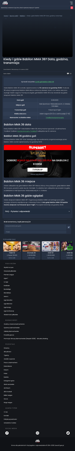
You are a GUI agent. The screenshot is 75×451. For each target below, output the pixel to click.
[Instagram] (37, 433)
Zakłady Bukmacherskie (11, 331)
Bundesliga (7, 289)
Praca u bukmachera (10, 362)
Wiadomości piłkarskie (11, 315)
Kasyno (6, 370)
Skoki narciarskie (9, 384)
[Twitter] (68, 433)
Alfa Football (8, 392)
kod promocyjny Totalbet (27, 131)
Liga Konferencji (9, 311)
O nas (6, 412)
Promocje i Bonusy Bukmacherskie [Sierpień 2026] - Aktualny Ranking (26, 338)
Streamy (6, 348)
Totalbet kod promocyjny (55, 117)
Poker (5, 373)
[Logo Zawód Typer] (5, 3)
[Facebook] (7, 433)
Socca (6, 399)
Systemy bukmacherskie (12, 328)
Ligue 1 (6, 278)
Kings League (8, 402)
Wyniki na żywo (8, 267)
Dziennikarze (8, 366)
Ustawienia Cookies (10, 423)
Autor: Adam (7, 73)
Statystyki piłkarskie (10, 271)
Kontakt (6, 415)
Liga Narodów (8, 300)
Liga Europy (7, 307)
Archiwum (7, 388)
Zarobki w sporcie (9, 359)
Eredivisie (7, 285)
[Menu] (71, 3)
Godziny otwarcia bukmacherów (14, 324)
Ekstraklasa (7, 293)
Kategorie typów (9, 381)
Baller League (8, 395)
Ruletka (6, 377)
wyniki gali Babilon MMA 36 (44, 82)
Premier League (9, 275)
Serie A (6, 296)
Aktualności (7, 352)
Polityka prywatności (10, 419)
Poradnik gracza (9, 335)
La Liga (6, 282)
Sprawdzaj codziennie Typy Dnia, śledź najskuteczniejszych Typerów (20, 7)
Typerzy (6, 355)
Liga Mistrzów (8, 304)
